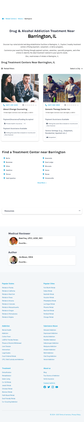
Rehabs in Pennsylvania (9, 314)
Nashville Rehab (49, 294)
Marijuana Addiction (50, 346)
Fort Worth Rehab (49, 287)
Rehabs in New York (8, 294)
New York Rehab (49, 310)
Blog (45, 372)
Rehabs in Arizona (8, 301)
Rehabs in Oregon (8, 310)
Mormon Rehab (7, 392)
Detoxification (6, 372)
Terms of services (65, 414)
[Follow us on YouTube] (57, 386)
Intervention (6, 349)
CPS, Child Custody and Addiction (13, 359)
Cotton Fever (6, 336)
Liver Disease (6, 346)
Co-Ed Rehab (6, 382)
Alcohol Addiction (49, 336)
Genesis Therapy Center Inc (57, 109)
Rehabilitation (6, 375)
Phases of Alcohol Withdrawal (11, 343)
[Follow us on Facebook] (45, 386)
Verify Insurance (49, 379)
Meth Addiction (48, 353)
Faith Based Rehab (8, 395)
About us (47, 368)
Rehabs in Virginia (8, 317)
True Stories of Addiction (51, 375)
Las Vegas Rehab (49, 304)
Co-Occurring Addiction (9, 402)
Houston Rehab (49, 297)
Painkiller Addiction (50, 340)
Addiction (6, 326)
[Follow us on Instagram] (53, 386)
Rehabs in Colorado (8, 304)
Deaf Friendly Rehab (8, 398)
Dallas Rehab (48, 291)
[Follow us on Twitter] (49, 386)
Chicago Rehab (48, 317)
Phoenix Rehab (48, 307)
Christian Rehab (7, 389)
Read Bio (22, 243)
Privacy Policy (76, 414)
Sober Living (6, 379)
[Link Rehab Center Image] (20, 88)
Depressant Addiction (51, 333)
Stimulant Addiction (50, 330)
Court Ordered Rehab (9, 356)
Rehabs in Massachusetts (10, 307)
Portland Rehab (49, 314)
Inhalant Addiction (49, 349)
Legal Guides (6, 353)
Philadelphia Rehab (50, 301)
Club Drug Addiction (50, 356)
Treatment (6, 368)
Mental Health (6, 330)
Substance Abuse (51, 326)
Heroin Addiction (49, 359)
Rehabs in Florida (7, 287)
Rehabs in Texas (7, 297)
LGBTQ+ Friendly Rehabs (10, 340)
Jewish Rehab (6, 385)
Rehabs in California (8, 291)
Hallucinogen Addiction (51, 343)
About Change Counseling (15, 109)
